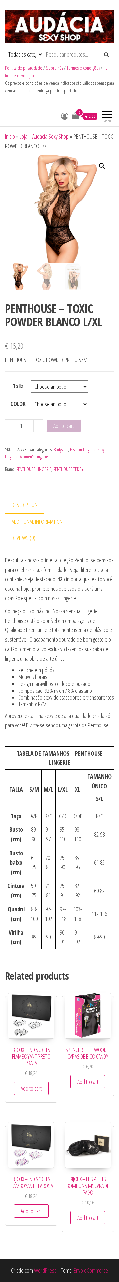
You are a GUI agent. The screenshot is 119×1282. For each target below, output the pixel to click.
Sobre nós (54, 68)
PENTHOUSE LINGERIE (33, 469)
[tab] (29, 505)
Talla (18, 386)
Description (25, 505)
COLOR (18, 404)
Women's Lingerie (34, 457)
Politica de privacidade (23, 68)
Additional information (37, 521)
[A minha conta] (64, 116)
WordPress (45, 1270)
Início (10, 136)
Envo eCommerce (91, 1270)
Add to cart (63, 426)
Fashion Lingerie (83, 449)
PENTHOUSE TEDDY (68, 469)
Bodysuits (61, 449)
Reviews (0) (23, 538)
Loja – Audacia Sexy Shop (44, 136)
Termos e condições (83, 68)
